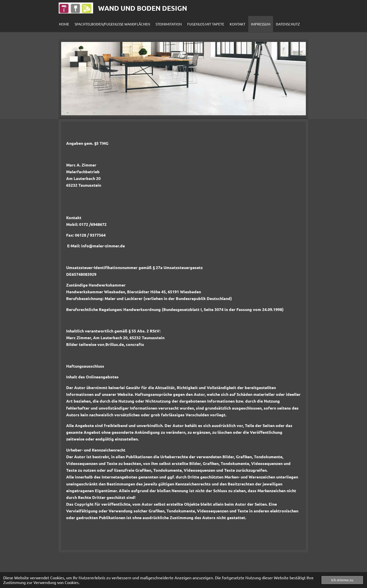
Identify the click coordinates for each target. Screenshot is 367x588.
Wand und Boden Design (142, 8)
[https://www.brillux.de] (104, 344)
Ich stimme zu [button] (342, 580)
